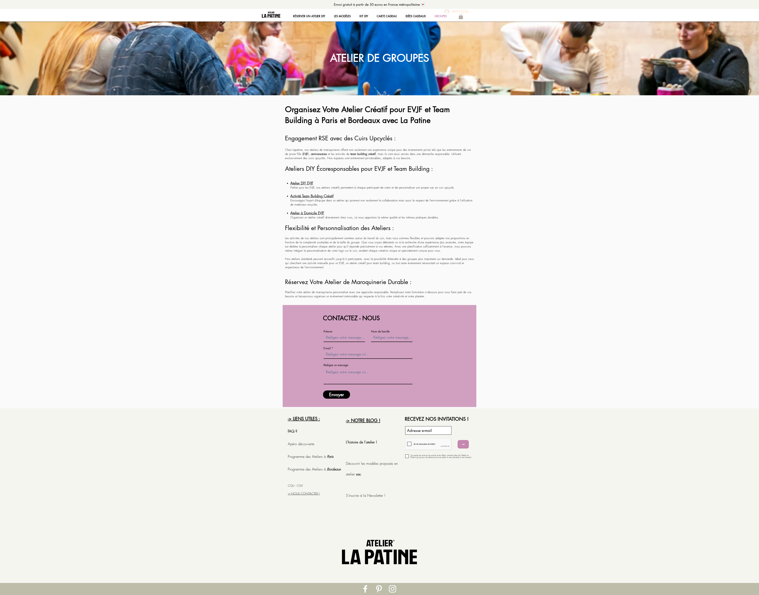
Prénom (328, 331)
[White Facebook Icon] (365, 589)
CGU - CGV (295, 486)
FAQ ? (292, 431)
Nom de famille (380, 331)
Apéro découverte (301, 443)
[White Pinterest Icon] (379, 589)
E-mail (327, 348)
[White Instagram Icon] (392, 589)
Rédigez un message (336, 365)
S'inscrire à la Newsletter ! (365, 495)
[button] (461, 16)
